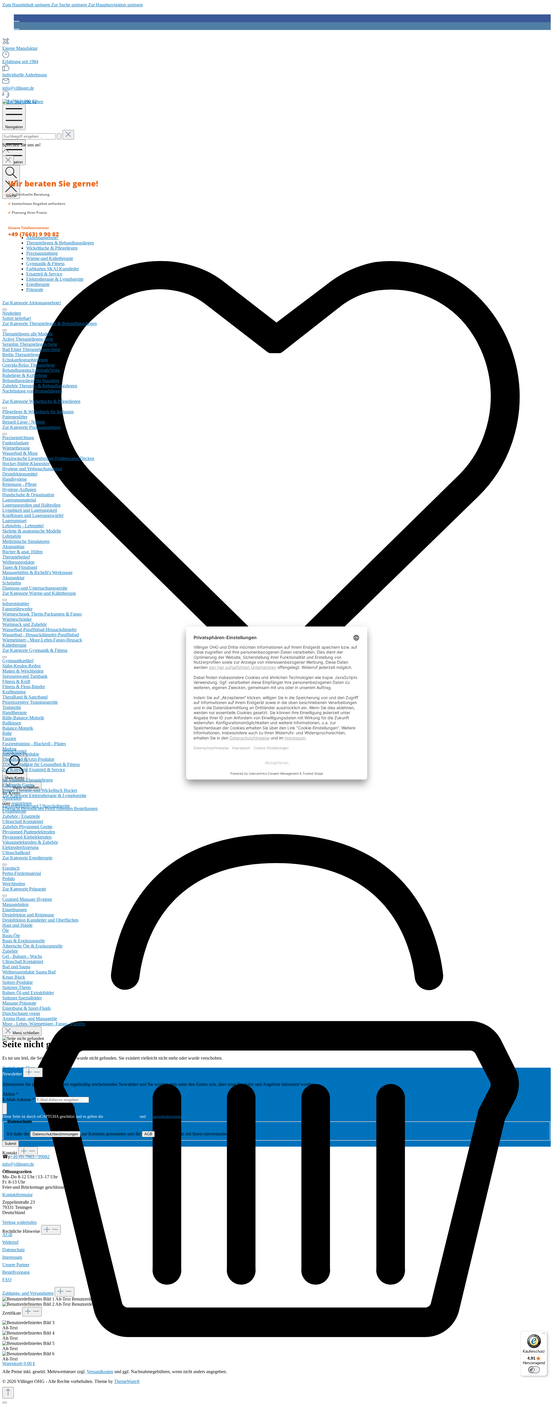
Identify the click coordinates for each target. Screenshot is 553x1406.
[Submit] (4, 1108)
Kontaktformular (17, 1194)
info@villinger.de (18, 88)
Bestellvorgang (16, 1272)
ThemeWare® (127, 1381)
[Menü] (543, 1334)
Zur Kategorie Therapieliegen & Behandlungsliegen (49, 323)
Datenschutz (13, 1249)
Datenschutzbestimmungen (55, 1134)
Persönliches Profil (38, 808)
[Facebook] (16, 18)
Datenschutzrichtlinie (121, 1116)
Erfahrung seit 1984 (20, 61)
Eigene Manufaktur (19, 48)
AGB (148, 1134)
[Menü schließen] (4, 309)
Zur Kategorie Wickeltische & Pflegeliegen (41, 401)
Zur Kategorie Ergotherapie (27, 857)
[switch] (534, 1369)
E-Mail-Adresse (18, 1099)
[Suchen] (59, 136)
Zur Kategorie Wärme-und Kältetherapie (39, 593)
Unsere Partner (15, 1264)
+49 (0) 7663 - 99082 (30, 1156)
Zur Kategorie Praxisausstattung (31, 427)
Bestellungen (86, 808)
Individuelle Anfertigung (24, 74)
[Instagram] (16, 26)
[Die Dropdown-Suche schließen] (68, 134)
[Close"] (8, 160)
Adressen (65, 808)
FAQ (7, 1279)
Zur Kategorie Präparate (24, 888)
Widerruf (10, 1242)
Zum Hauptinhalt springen (26, 4)
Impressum (12, 1257)
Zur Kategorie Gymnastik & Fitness (34, 650)
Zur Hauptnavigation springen (115, 4)
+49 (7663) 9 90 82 (33, 234)
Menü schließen (25, 1033)
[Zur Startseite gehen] (22, 101)
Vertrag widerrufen (19, 1222)
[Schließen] (4, 1402)
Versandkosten (100, 1371)
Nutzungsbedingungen (165, 1116)
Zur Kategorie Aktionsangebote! (31, 302)
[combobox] (29, 136)
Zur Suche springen (69, 4)
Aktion (10, 1094)
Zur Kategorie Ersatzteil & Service (33, 769)
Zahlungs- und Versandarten (28, 1293)
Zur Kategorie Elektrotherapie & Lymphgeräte (44, 795)
